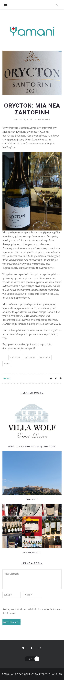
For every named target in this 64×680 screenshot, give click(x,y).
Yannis (46, 119)
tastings (45, 357)
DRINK (6, 378)
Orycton (15, 357)
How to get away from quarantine (32, 446)
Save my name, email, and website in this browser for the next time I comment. (31, 611)
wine (7, 364)
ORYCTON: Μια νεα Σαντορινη (32, 109)
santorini (30, 357)
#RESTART (32, 499)
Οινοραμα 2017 (32, 552)
